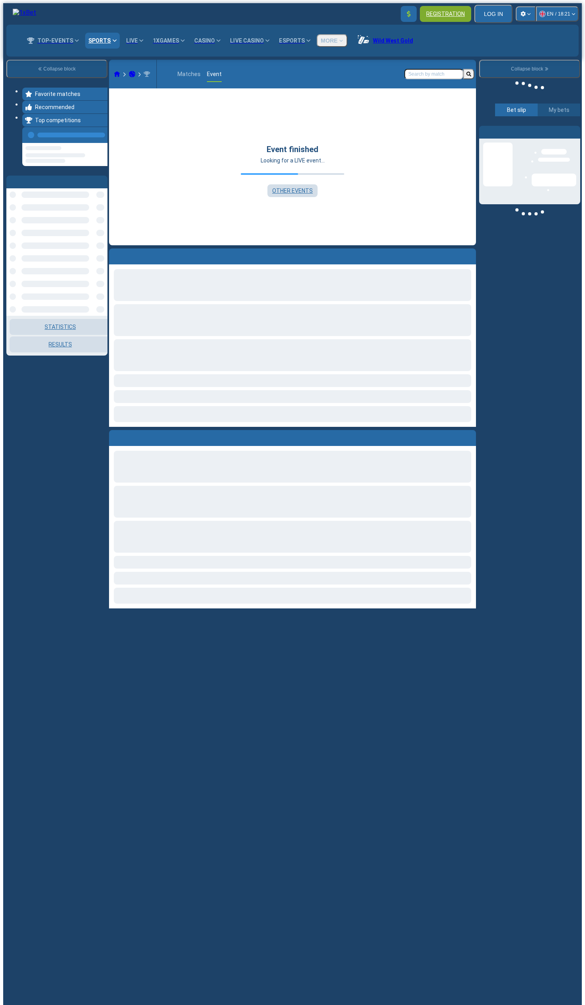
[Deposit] (409, 14)
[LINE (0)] (117, 74)
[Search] (468, 74)
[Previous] (99, 133)
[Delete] (468, 436)
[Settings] (526, 14)
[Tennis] (132, 74)
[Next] (133, 436)
